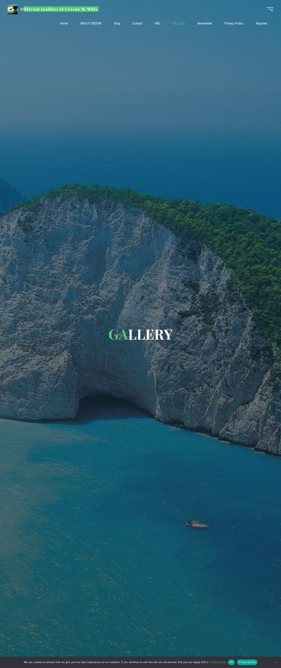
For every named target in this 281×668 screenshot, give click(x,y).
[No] (276, 662)
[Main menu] (269, 9)
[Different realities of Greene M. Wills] (13, 9)
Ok (231, 662)
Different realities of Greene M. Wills (59, 9)
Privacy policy (218, 662)
